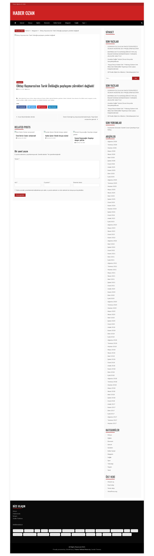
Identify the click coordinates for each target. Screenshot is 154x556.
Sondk (37, 530)
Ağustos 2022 (112, 241)
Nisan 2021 (111, 276)
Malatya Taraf (17, 534)
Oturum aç (111, 482)
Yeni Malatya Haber (55, 530)
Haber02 (44, 530)
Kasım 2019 (111, 330)
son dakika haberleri (42, 100)
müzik (17, 100)
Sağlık (76, 23)
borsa (28, 98)
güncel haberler (54, 98)
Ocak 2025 (111, 202)
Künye (15, 511)
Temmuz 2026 (112, 145)
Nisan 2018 (111, 391)
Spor (83, 23)
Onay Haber (107, 534)
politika (22, 100)
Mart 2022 (111, 244)
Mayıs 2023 (111, 228)
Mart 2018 (111, 394)
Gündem (110, 448)
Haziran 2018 (112, 385)
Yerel (109, 470)
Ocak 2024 (111, 215)
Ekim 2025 (111, 173)
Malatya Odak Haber (29, 534)
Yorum (17, 159)
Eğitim (38, 23)
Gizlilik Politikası (18, 518)
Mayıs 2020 (111, 311)
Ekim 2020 (111, 295)
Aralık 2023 (111, 218)
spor (49, 100)
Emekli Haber (80, 530)
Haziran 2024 (112, 209)
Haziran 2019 (112, 346)
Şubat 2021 (111, 282)
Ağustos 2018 (112, 378)
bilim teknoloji (22, 98)
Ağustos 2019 (112, 340)
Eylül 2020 (111, 298)
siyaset (34, 100)
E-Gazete (134, 530)
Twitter (32, 107)
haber (64, 98)
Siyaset (110, 32)
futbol (47, 98)
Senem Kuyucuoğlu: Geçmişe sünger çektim (84, 139)
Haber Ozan (24, 13)
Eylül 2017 (111, 414)
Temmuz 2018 (112, 382)
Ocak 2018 (111, 401)
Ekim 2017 (111, 410)
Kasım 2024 (111, 205)
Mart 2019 (111, 356)
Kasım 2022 (111, 237)
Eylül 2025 (111, 177)
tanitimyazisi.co (18, 524)
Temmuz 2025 (112, 183)
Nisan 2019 (111, 353)
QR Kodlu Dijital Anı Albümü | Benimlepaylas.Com (123, 72)
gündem (60, 98)
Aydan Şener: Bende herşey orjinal (56, 136)
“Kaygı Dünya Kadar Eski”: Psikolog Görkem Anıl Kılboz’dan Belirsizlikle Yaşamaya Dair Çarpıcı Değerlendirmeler (123, 67)
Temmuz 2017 (112, 420)
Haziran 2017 (112, 423)
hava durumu (75, 98)
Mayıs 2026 (111, 151)
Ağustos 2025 (112, 180)
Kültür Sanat (57, 23)
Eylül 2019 (111, 337)
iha (80, 98)
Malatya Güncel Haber (103, 530)
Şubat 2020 (111, 321)
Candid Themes (96, 549)
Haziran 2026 (112, 148)
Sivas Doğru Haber (117, 530)
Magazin (68, 23)
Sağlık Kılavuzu (55, 534)
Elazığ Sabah (90, 534)
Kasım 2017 (111, 407)
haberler (69, 98)
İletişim (15, 516)
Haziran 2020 (112, 308)
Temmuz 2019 (112, 343)
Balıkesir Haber (18, 530)
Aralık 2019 (111, 327)
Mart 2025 (111, 196)
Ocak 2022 (111, 250)
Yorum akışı (111, 488)
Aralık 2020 (111, 289)
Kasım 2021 (111, 253)
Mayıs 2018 (111, 388)
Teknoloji (110, 464)
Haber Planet (116, 534)
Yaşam (110, 467)
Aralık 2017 (111, 404)
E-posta (47, 182)
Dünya (30, 23)
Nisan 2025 (111, 193)
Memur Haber (90, 530)
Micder (99, 534)
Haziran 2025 (112, 186)
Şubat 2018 (111, 398)
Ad (16, 182)
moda (94, 98)
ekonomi (39, 98)
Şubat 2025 (111, 199)
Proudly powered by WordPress (63, 549)
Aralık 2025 (111, 167)
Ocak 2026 (111, 164)
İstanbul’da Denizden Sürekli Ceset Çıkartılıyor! (122, 128)
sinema (30, 100)
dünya (35, 98)
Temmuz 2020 (112, 305)
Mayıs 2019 (111, 350)
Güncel (22, 23)
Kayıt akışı (111, 485)
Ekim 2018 (111, 372)
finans (44, 98)
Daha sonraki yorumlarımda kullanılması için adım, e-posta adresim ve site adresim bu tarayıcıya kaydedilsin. (50, 190)
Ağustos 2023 (112, 225)
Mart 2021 (111, 279)
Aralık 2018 (111, 366)
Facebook (22, 107)
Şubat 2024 (111, 212)
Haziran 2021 (112, 269)
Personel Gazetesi (68, 530)
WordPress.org (112, 491)
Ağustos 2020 (112, 302)
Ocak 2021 (111, 285)
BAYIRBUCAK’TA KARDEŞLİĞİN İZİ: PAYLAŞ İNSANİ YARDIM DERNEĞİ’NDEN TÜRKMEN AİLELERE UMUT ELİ (122, 54)
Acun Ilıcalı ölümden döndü (26, 117)
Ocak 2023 (111, 234)
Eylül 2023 (111, 221)
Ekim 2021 (111, 257)
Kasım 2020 (111, 292)
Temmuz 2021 (112, 266)
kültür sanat (84, 98)
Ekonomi (47, 23)
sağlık (25, 100)
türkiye (52, 100)
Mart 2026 (111, 157)
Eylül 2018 (111, 375)
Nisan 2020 (111, 314)
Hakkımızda (16, 514)
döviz (31, 98)
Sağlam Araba (66, 534)
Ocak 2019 (111, 362)
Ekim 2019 (111, 334)
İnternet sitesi (77, 182)
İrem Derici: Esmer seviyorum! (26, 136)
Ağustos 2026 (112, 141)
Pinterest (43, 107)
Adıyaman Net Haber (78, 534)
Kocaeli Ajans (29, 530)
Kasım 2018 (111, 369)
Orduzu (127, 530)
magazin (90, 98)
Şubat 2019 (111, 359)
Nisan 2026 (111, 154)
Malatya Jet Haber (43, 534)
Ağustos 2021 (112, 263)
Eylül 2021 (111, 260)
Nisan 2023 (111, 231)
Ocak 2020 (111, 324)
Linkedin (53, 107)
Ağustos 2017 (112, 417)
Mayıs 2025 (111, 189)
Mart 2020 (111, 318)
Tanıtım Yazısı (127, 534)
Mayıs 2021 (111, 273)
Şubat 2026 (111, 161)
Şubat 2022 (111, 247)
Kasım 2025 (111, 170)
